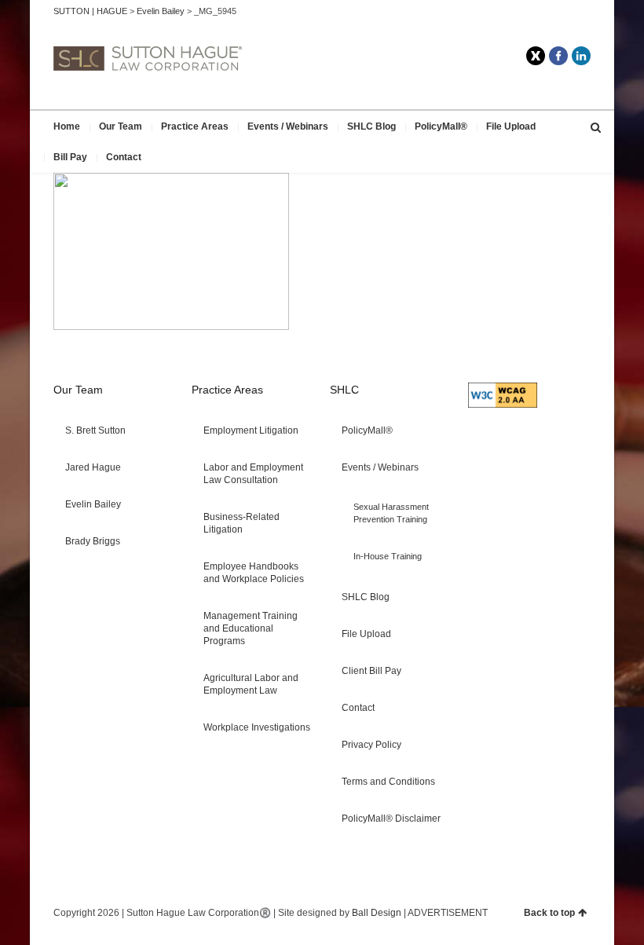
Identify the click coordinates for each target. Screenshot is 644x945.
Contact (123, 157)
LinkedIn (581, 55)
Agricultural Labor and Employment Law (250, 684)
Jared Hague (93, 467)
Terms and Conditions (388, 781)
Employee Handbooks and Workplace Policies (253, 572)
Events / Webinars (287, 126)
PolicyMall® (441, 126)
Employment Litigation (250, 430)
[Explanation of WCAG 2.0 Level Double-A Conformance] (502, 404)
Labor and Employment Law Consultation (253, 473)
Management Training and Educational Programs (250, 628)
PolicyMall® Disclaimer (391, 818)
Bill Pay (70, 157)
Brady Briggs (92, 541)
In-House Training (387, 556)
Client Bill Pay (371, 670)
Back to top (549, 912)
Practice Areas (195, 126)
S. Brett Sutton (95, 430)
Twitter (535, 55)
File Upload (511, 126)
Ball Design (376, 912)
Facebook (558, 55)
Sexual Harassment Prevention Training (391, 513)
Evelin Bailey (93, 504)
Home (66, 126)
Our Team (120, 126)
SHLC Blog (371, 126)
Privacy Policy (371, 744)
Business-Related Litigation (241, 523)
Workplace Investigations (256, 727)
